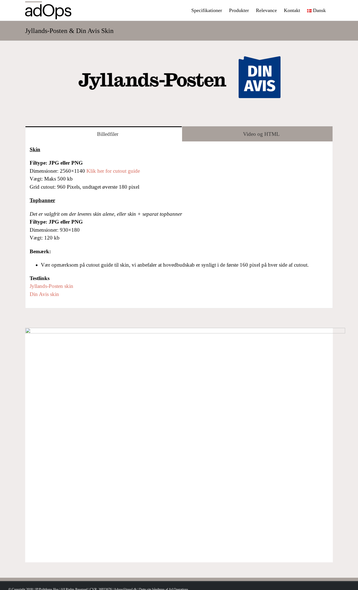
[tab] (103, 133)
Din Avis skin (44, 294)
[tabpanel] (179, 225)
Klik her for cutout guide (113, 171)
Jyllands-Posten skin (51, 286)
